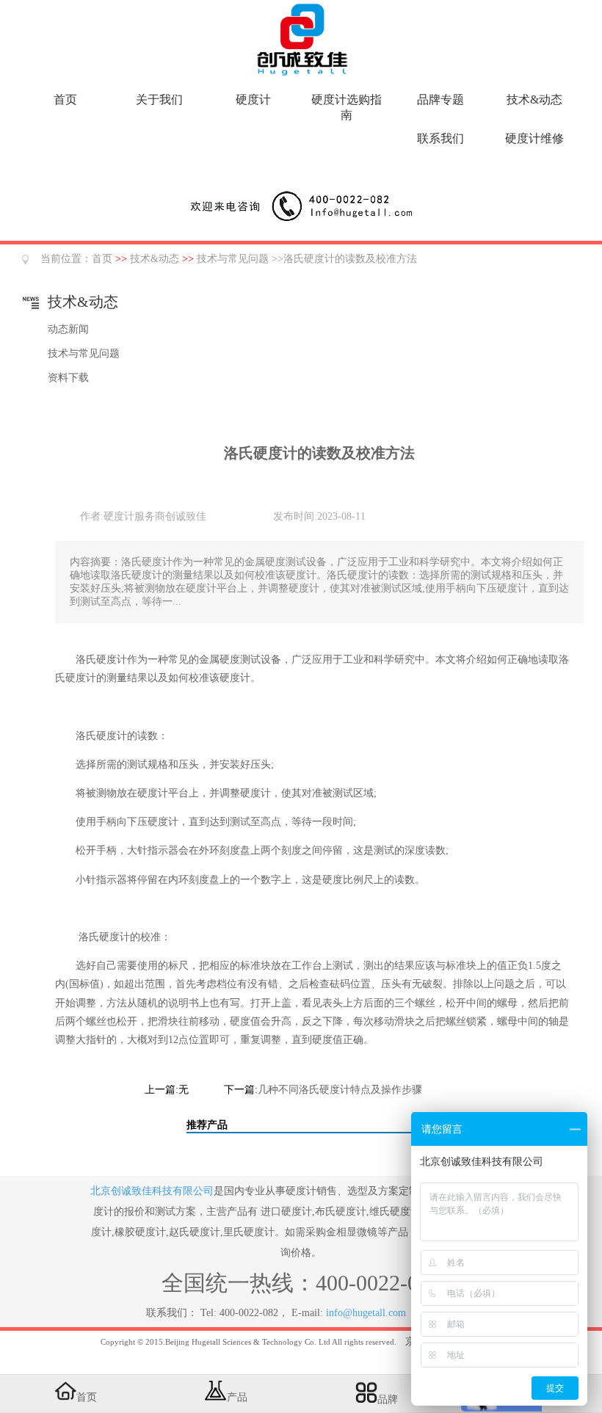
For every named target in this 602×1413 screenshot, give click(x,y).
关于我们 (159, 99)
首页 (65, 99)
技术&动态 (534, 99)
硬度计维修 (534, 138)
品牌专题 (440, 99)
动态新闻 (68, 329)
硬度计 (253, 99)
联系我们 (440, 138)
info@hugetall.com (366, 1312)
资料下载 (68, 377)
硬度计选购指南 (346, 107)
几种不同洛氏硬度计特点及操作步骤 (340, 1089)
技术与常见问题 (233, 258)
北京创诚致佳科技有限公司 (152, 1190)
